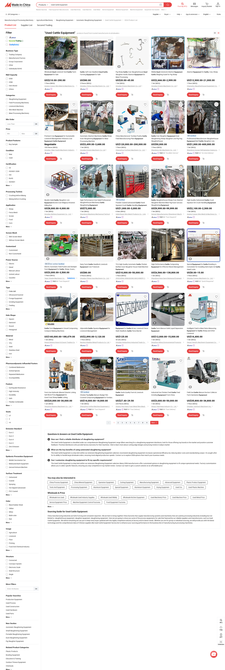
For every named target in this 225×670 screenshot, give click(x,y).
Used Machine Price (179, 497)
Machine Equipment (136, 10)
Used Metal (96, 10)
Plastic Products (12, 651)
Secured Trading (44, 25)
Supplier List (26, 25)
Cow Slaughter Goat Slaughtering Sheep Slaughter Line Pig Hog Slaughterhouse (166, 138)
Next (153, 422)
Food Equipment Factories (115, 502)
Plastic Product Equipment (196, 482)
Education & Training (13, 658)
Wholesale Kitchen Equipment (133, 497)
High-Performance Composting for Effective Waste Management (167, 265)
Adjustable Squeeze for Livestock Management (95, 329)
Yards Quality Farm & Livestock (129, 393)
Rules (219, 14)
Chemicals (9, 666)
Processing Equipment (79, 487)
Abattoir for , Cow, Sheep (202, 72)
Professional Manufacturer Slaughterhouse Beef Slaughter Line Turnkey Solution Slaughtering (202, 139)
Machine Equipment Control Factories (86, 502)
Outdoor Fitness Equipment (16, 662)
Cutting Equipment (127, 482)
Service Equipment (108, 10)
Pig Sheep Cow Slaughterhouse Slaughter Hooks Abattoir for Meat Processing (131, 74)
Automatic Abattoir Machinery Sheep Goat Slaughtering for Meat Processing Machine (96, 138)
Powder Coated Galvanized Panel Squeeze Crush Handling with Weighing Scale (131, 204)
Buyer (166, 14)
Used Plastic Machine (196, 487)
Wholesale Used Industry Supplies (82, 497)
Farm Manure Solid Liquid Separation (167, 329)
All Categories (13, 14)
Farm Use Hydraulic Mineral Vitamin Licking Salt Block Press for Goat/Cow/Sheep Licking (60, 394)
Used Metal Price (199, 497)
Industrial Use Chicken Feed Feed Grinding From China (165, 393)
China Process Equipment (58, 482)
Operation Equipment (106, 482)
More (49, 506)
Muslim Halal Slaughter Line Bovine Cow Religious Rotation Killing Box (59, 202)
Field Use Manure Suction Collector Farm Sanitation (202, 393)
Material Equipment (122, 10)
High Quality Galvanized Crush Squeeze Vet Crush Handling (201, 201)
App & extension (192, 14)
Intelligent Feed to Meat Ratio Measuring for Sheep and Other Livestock (201, 330)
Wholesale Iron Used (56, 497)
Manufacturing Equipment (149, 482)
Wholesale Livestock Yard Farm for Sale (60, 73)
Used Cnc (178, 487)
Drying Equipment (162, 487)
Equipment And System (152, 10)
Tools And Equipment (57, 487)
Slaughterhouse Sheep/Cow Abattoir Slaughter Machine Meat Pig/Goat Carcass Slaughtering (167, 202)
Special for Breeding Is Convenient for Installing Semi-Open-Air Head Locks (203, 266)
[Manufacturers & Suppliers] (17, 4)
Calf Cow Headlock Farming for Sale (94, 73)
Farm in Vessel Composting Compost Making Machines (61, 329)
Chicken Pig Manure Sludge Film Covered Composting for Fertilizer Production (96, 396)
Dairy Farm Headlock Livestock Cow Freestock (93, 265)
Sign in (218, 6)
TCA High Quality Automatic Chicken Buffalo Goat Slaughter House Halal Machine (132, 266)
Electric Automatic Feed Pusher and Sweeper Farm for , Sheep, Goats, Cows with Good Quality (60, 268)
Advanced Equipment (172, 482)
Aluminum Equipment (101, 487)
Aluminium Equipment (142, 487)
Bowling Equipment (13, 655)
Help (178, 14)
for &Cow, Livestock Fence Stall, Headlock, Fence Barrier (132, 329)
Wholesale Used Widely (109, 497)
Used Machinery (76, 10)
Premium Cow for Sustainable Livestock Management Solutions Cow (59, 138)
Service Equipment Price (58, 502)
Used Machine (86, 10)
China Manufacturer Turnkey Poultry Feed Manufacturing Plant (131, 137)
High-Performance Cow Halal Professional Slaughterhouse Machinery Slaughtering (95, 202)
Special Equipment (121, 487)
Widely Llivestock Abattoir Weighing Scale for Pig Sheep (166, 73)
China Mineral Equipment (83, 482)
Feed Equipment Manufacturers (59, 10)
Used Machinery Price (158, 497)
